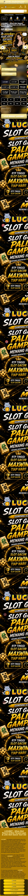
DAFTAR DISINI (9, 69)
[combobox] (12, 11)
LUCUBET (3, 839)
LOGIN (14, 883)
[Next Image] (25, 47)
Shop (2, 7)
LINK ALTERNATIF (14, 890)
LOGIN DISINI (8, 74)
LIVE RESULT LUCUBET (14, 116)
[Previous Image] (2, 47)
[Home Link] (10, 7)
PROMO (14, 880)
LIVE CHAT (15, 893)
